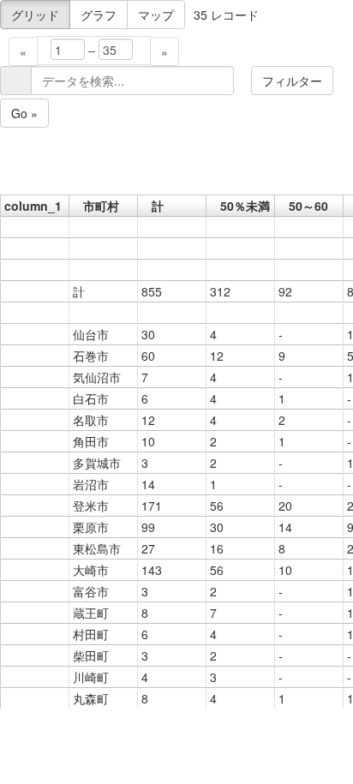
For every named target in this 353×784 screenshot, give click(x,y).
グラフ (99, 14)
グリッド (35, 14)
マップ (156, 14)
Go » (24, 113)
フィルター (292, 80)
